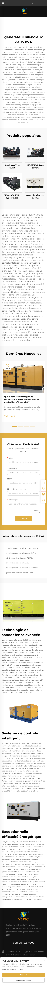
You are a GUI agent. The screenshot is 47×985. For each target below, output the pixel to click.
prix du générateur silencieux (18, 563)
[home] (23, 11)
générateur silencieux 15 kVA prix (19, 573)
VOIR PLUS (9, 416)
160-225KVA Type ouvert (35, 166)
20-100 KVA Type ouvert (11, 166)
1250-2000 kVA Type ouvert (11, 196)
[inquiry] (43, 483)
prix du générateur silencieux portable (22, 568)
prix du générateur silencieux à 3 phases (22, 548)
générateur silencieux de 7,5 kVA (19, 558)
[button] (14, 426)
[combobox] (13, 472)
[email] (43, 500)
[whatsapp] (43, 494)
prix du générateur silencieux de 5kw (21, 553)
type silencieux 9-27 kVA (35, 196)
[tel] (43, 488)
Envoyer (23, 518)
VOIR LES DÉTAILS (12, 152)
